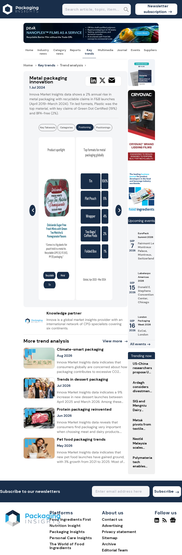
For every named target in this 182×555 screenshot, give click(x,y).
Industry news (43, 51)
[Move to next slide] (118, 210)
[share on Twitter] (102, 80)
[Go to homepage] (32, 525)
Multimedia (105, 50)
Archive (109, 544)
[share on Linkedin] (93, 80)
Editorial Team (115, 550)
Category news (59, 51)
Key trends (89, 51)
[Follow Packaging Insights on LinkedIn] (156, 522)
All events (138, 344)
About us (113, 513)
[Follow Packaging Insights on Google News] (174, 522)
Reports (75, 50)
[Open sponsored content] (90, 41)
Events (135, 50)
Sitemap (109, 538)
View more (112, 341)
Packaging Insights (67, 531)
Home (29, 50)
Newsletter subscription (156, 9)
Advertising (112, 525)
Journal (122, 50)
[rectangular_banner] (141, 211)
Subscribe (164, 491)
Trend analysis (71, 65)
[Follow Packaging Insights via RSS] (165, 522)
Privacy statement (119, 531)
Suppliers (150, 50)
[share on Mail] (111, 80)
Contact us (112, 519)
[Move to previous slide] (32, 210)
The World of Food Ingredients (67, 546)
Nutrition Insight (65, 525)
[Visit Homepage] (21, 17)
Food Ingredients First (70, 519)
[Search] (126, 10)
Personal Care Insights (71, 538)
